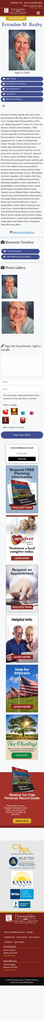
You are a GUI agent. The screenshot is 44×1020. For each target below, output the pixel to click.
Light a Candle (11, 79)
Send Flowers (10, 94)
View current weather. (23, 232)
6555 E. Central (9, 950)
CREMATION (9, 937)
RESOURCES (34, 937)
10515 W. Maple (9, 965)
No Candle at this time (14, 427)
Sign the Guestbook (12, 89)
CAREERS (8, 942)
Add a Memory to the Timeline (16, 84)
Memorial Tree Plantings (14, 99)
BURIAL (30, 932)
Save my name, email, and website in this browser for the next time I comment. (21, 397)
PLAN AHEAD (21, 937)
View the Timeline (14, 251)
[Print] (3, 106)
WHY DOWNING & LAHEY (14, 932)
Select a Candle (10, 405)
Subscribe (22, 459)
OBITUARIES (19, 942)
